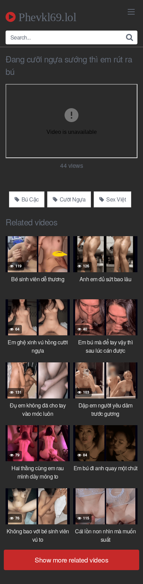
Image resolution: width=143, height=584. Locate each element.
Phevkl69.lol (46, 17)
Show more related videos (71, 559)
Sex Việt (115, 199)
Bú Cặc (29, 199)
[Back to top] (130, 568)
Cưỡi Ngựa (71, 199)
